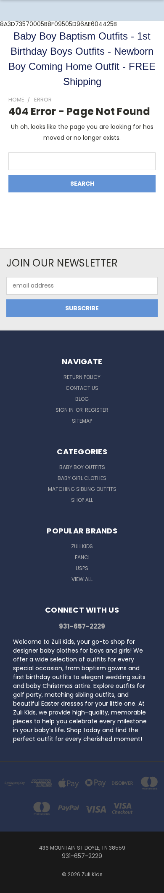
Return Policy (82, 377)
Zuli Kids (82, 546)
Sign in (65, 409)
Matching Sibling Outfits (82, 489)
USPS (82, 568)
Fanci (82, 557)
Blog (82, 399)
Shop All (82, 500)
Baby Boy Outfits (82, 467)
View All (82, 579)
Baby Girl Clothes (82, 478)
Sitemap (82, 420)
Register (96, 409)
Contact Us (82, 388)
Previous (13, 884)
